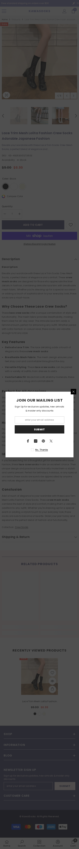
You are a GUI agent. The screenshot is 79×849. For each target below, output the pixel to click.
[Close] (73, 391)
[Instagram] (36, 441)
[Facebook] (28, 441)
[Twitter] (51, 441)
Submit (39, 429)
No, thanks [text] (41, 449)
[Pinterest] (43, 441)
